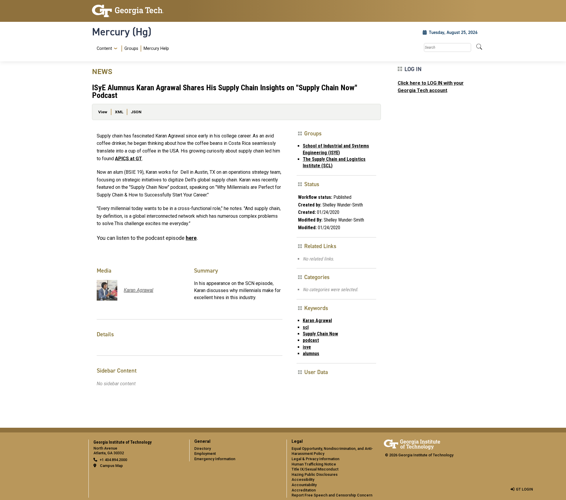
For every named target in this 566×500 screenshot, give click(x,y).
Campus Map (111, 465)
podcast (311, 340)
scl (306, 327)
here (191, 238)
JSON (136, 111)
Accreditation (304, 490)
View (102, 111)
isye (307, 347)
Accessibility (303, 479)
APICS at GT (128, 158)
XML (119, 111)
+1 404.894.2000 (113, 460)
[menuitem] (131, 48)
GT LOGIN (524, 489)
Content (104, 48)
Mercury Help (156, 48)
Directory (202, 448)
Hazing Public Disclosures (315, 474)
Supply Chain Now (320, 334)
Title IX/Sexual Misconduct (315, 469)
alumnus (311, 353)
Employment (205, 453)
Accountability (304, 485)
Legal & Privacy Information (315, 459)
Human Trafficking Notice (314, 464)
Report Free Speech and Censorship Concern (332, 495)
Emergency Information (214, 459)
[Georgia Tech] (137, 11)
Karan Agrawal (317, 320)
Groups (131, 48)
